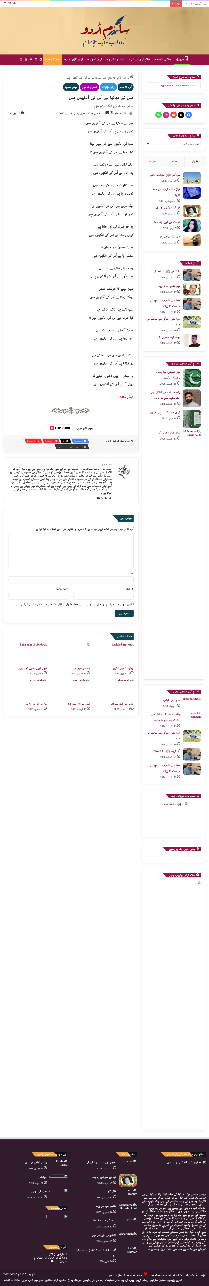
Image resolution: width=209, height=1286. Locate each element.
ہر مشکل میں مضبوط (104, 1220)
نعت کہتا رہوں (39, 1191)
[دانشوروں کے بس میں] (128, 1238)
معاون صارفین (158, 1280)
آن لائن (57, 1254)
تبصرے (153, 162)
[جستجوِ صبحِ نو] (71, 654)
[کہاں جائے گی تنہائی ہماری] (192, 419)
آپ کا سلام (53, 59)
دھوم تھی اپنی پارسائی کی (101, 1162)
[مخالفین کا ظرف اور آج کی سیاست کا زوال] (192, 304)
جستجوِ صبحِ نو (82, 668)
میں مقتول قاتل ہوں (169, 286)
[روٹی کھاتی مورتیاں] (58, 1166)
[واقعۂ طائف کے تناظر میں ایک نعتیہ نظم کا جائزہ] (192, 398)
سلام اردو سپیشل (140, 59)
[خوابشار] (58, 1180)
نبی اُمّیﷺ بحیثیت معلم (165, 175)
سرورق (180, 59)
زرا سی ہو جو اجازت (36, 704)
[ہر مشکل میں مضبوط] (128, 1224)
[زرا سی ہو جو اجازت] (27, 689)
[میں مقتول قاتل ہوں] (192, 289)
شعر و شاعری (116, 59)
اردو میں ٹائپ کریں (33, 1280)
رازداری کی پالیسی (93, 1280)
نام (131, 573)
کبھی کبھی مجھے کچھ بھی (33, 668)
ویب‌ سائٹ (62, 588)
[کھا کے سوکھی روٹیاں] (192, 211)
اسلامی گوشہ (163, 59)
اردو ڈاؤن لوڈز (74, 59)
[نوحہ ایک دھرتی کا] (192, 340)
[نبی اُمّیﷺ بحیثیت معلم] (192, 178)
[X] (102, 498)
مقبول (195, 162)
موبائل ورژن (74, 1280)
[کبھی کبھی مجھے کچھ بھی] (27, 654)
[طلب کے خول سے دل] (114, 689)
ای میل (129, 588)
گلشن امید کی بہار (106, 1206)
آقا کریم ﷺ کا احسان (166, 271)
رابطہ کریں (142, 1280)
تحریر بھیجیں (174, 1280)
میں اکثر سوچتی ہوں (169, 236)
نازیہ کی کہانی (171, 700)
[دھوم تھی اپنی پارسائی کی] (128, 1166)
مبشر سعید (71, 87)
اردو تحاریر (95, 59)
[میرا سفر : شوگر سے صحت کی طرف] (192, 322)
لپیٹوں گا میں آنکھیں (123, 668)
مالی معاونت (112, 1280)
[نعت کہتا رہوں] (58, 1195)
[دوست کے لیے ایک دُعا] (192, 225)
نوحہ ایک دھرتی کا (169, 337)
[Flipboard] (60, 428)
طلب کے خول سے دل (122, 704)
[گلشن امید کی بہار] (128, 1209)
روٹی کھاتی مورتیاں (36, 1162)
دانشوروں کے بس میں (104, 1235)
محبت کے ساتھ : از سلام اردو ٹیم (126, 1275)
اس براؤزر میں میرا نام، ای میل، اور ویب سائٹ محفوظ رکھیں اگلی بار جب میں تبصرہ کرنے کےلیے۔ (75, 604)
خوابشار (42, 1177)
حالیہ (174, 162)
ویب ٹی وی (127, 1280)
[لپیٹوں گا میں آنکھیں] (114, 654)
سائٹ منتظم (121, 114)
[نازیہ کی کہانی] (192, 703)
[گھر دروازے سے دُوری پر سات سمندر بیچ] (128, 1253)
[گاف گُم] (128, 1195)
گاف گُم (112, 1191)
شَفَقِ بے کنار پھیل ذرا (79, 704)
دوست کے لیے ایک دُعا (167, 222)
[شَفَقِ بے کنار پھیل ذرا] (71, 689)
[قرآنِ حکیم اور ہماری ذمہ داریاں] (192, 193)
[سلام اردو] (104, 31)
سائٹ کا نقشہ (12, 1280)
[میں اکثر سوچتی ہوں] (192, 240)
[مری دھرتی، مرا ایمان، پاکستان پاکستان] (192, 378)
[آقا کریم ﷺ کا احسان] (192, 275)
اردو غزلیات (108, 87)
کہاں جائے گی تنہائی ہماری (165, 412)
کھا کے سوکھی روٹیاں (168, 207)
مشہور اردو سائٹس (55, 1280)
